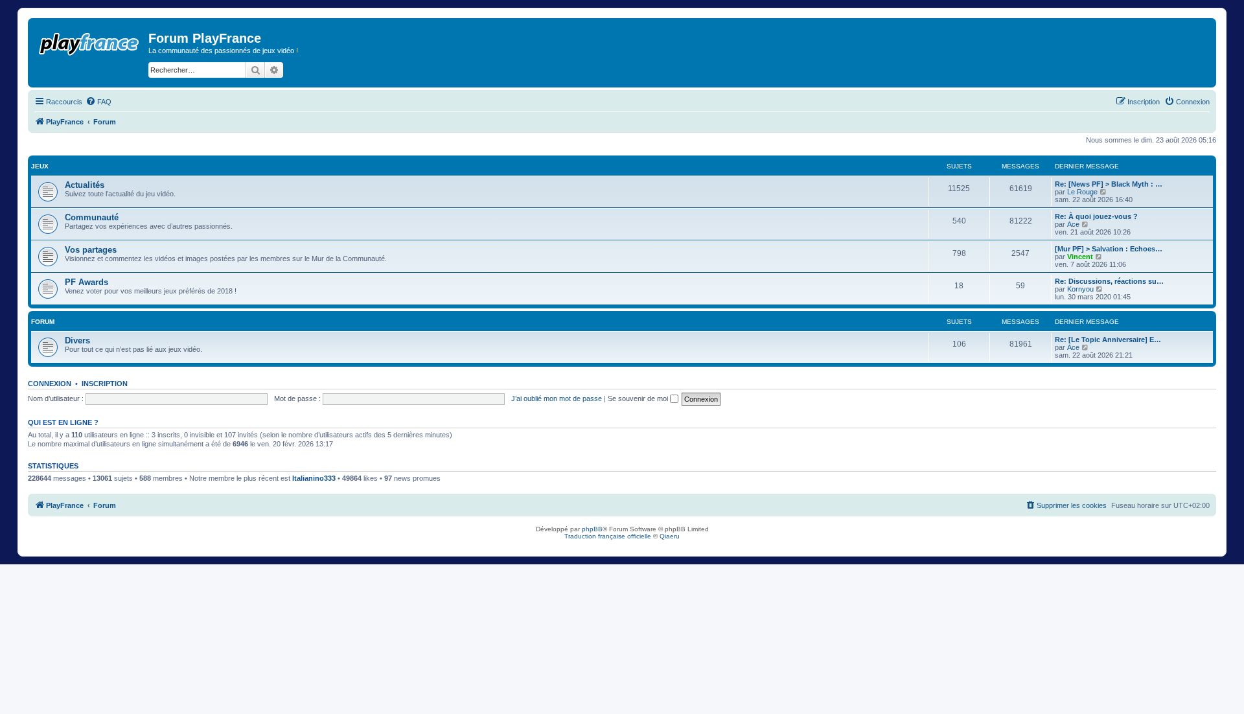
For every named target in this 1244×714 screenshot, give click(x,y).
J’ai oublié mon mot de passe (556, 398)
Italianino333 (314, 478)
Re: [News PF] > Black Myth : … (1108, 184)
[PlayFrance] (89, 41)
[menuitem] (98, 101)
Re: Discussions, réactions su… (1109, 281)
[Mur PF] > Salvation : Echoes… (1108, 249)
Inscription (105, 383)
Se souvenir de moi (639, 398)
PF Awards (86, 282)
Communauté (92, 217)
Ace (1073, 224)
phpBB (592, 529)
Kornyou (1080, 289)
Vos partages (91, 250)
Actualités (84, 185)
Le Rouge (1082, 192)
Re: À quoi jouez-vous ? (1096, 216)
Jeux (40, 166)
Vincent (1080, 256)
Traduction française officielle (607, 536)
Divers (77, 340)
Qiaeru (670, 536)
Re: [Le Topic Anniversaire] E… (1108, 339)
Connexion (49, 383)
